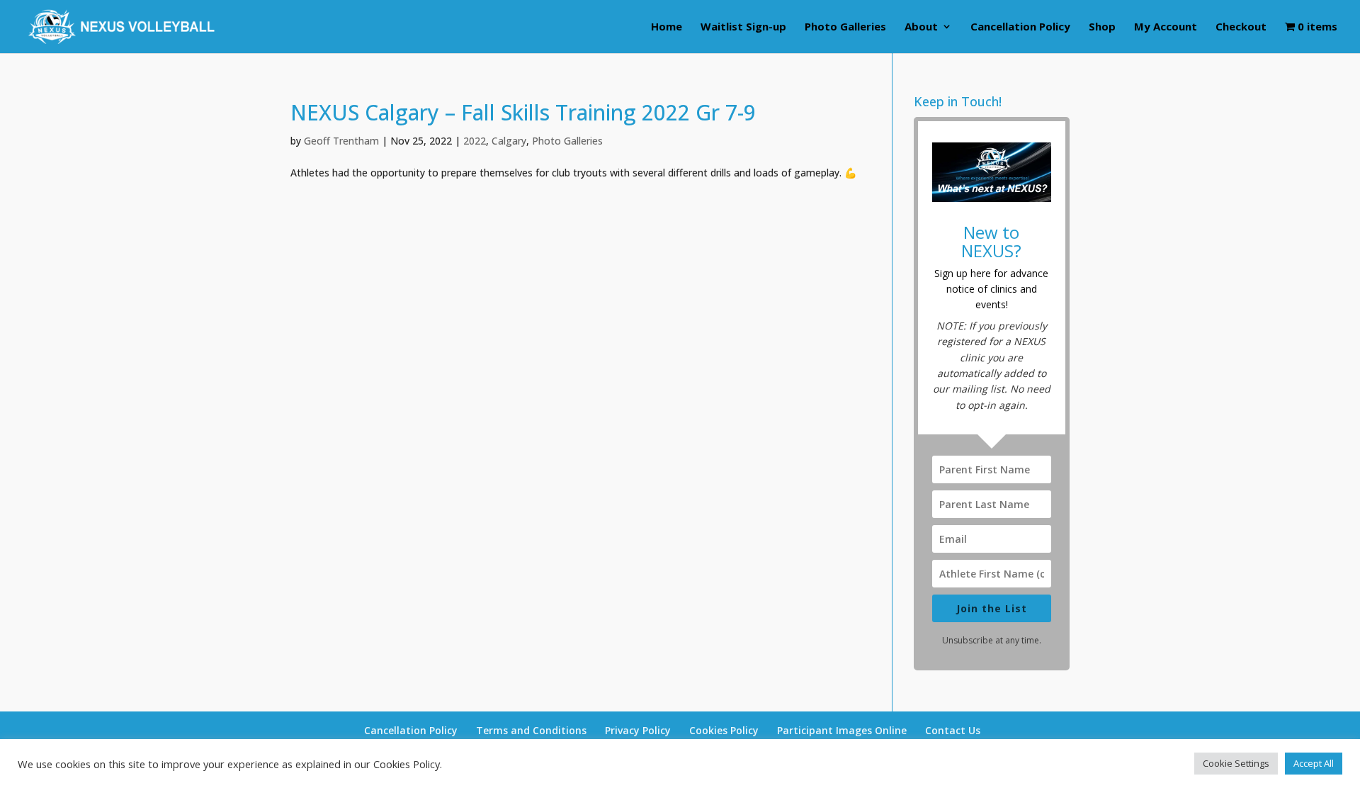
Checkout (1241, 27)
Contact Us (952, 730)
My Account (1165, 27)
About (921, 27)
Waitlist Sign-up (743, 27)
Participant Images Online (842, 730)
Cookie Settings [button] (1236, 763)
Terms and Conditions (531, 730)
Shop (1102, 27)
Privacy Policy (638, 730)
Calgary (509, 140)
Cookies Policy (724, 730)
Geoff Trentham (341, 140)
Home (666, 27)
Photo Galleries (845, 27)
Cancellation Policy (1020, 27)
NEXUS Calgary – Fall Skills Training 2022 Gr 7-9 (523, 112)
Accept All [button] (1313, 763)
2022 (474, 140)
